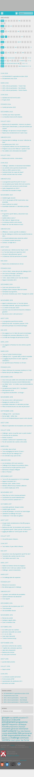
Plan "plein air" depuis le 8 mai (10, 220)
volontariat (23, 728)
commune (24, 737)
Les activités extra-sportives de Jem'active (14, 168)
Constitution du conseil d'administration (13, 497)
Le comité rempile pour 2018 (10, 488)
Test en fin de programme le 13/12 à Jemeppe (15, 479)
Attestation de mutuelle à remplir (11, 190)
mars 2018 (4, 446)
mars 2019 (4, 351)
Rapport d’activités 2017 (9, 481)
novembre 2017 (7, 492)
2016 (2, 66)
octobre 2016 (6, 627)
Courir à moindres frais (8, 622)
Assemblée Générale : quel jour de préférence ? (15, 305)
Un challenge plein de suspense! (11, 577)
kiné (11, 718)
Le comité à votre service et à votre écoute (14, 186)
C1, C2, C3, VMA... (7, 634)
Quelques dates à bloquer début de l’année (14, 289)
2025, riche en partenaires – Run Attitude (15, 700)
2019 (2, 58)
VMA (19, 733)
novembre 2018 (7, 397)
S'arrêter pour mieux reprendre (11, 115)
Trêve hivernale (6, 608)
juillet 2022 (5, 155)
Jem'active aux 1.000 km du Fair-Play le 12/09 (15, 250)
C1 (27, 717)
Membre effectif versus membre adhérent (14, 485)
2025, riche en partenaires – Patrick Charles (16, 702)
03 (11, 26)
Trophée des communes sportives (12, 648)
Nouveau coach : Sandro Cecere (11, 483)
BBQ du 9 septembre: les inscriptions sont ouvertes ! (17, 425)
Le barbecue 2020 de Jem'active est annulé (14, 256)
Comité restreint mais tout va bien (12, 174)
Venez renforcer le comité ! (10, 204)
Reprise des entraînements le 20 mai (12, 264)
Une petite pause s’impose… (10, 539)
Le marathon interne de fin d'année (12, 117)
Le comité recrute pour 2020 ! (10, 307)
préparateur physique (17, 727)
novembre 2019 (7, 300)
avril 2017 (4, 563)
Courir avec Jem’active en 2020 (11, 287)
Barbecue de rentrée (8, 652)
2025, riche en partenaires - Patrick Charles (14, 90)
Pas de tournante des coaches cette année (14, 442)
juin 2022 (4, 163)
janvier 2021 (5, 229)
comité (5, 740)
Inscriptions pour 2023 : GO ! (10, 144)
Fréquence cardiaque (17, 724)
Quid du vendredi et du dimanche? (12, 596)
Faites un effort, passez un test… (11, 170)
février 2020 (6, 268)
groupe (5, 717)
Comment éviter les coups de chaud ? (13, 172)
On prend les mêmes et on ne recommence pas (15, 146)
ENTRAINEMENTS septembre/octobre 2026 (15, 76)
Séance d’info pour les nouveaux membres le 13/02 (16, 370)
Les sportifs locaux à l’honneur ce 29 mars (14, 363)
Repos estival (6, 669)
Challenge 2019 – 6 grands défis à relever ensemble (17, 356)
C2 (9, 737)
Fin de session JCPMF (8, 679)
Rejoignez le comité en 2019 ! (10, 402)
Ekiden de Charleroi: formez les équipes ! (13, 565)
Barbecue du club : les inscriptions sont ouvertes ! (16, 527)
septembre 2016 (7, 643)
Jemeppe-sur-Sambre (13, 755)
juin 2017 (4, 543)
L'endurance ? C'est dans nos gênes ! (12, 516)
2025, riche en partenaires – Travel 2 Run (15, 698)
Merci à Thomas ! (7, 472)
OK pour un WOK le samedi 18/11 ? (12, 499)
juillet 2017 (5, 536)
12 (4, 39)
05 (15, 47)
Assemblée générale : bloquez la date (13, 507)
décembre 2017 (7, 476)
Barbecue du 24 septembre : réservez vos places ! (16, 124)
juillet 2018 (5, 430)
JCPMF (4, 735)
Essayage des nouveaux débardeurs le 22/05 (15, 335)
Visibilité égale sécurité (8, 198)
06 (19, 21)
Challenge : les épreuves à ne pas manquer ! (14, 130)
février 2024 (6, 104)
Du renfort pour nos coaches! (10, 630)
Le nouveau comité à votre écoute (12, 222)
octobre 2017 (6, 504)
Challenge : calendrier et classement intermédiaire (16, 165)
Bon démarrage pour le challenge (11, 587)
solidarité (12, 731)
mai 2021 (4, 211)
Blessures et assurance (9, 585)
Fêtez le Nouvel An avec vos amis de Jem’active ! (16, 406)
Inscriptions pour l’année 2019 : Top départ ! (14, 388)
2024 (2, 31)
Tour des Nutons (23, 731)
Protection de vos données (10, 435)
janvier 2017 (5, 591)
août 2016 (4, 659)
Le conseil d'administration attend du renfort (15, 238)
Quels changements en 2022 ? (11, 188)
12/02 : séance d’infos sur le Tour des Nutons (15, 278)
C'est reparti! (6, 599)
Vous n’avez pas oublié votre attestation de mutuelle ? (17, 380)
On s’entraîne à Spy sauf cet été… (11, 455)
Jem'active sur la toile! (8, 683)
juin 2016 (4, 674)
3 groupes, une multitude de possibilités (13, 594)
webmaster (23, 760)
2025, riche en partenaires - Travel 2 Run (14, 86)
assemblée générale (10, 729)
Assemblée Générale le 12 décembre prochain (15, 206)
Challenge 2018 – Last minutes (11, 414)
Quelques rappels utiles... (9, 620)
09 (24, 60)
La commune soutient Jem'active (11, 240)
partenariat (27, 733)
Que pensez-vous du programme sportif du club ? (16, 554)
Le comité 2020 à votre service (11, 275)
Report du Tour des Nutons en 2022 (12, 224)
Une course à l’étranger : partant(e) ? (12, 273)
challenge (14, 737)
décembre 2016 (6, 603)
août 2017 (4, 520)
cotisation (22, 718)
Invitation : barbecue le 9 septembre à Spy (14, 439)
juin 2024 (4, 94)
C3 (12, 719)
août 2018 (5, 423)
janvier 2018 (5, 460)
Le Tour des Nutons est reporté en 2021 (14, 252)
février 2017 (5, 582)
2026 (2, 21)
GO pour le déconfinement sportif (12, 254)
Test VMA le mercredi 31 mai (10, 558)
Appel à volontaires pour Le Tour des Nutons (15, 303)
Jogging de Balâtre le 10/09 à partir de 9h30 (14, 531)
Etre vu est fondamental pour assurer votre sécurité (17, 418)
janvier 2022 (6, 179)
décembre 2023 (7, 112)
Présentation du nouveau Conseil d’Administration (16, 382)
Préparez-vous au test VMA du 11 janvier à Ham (16, 148)
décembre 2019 (7, 284)
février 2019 (5, 367)
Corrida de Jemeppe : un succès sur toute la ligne (16, 511)
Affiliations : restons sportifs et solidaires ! (14, 232)
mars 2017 (4, 574)
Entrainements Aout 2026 (9, 78)
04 (12, 58)
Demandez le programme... (10, 291)
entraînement (9, 721)
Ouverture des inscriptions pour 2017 (13, 606)
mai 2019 (4, 330)
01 (6, 36)
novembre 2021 (7, 195)
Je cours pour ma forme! (9, 654)
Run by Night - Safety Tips (9, 416)
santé (15, 717)
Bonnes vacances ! (7, 437)
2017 (2, 63)
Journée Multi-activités (8, 662)
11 (31, 47)
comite (4, 733)
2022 (2, 42)
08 (23, 52)
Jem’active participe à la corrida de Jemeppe (14, 325)
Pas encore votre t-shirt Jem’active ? (12, 314)
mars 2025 (5, 83)
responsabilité (14, 735)
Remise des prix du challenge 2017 (12, 453)
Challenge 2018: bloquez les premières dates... (15, 465)
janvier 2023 (6, 137)
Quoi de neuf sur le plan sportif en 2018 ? (14, 467)
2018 (2, 60)
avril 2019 (4, 342)
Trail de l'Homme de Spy (9, 638)
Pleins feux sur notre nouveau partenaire (14, 495)
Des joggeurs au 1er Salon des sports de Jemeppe (16, 333)
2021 (2, 47)
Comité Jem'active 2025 (9, 107)
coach (5, 730)
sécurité (16, 719)
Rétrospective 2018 (8, 390)
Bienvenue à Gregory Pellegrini (11, 469)
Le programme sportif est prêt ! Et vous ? (14, 182)
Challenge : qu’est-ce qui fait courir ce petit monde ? (17, 433)
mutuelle (5, 726)
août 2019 (4, 318)
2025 (2, 26)
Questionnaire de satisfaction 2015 (12, 681)
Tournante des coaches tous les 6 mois (13, 556)
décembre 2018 (7, 377)
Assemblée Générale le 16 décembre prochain (15, 404)
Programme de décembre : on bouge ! (13, 392)
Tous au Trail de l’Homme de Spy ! (12, 354)
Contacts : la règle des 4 (9, 242)
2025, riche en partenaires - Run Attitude (14, 88)
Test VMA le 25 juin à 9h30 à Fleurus (12, 546)
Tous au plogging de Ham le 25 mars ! (13, 451)
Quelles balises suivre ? (9, 218)
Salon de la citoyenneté (8, 650)
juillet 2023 (5, 121)
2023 (2, 36)
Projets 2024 (6, 100)
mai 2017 (4, 551)
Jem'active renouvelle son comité (11, 632)
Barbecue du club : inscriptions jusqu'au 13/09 (15, 323)
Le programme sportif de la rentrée (12, 321)
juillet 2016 (5, 666)
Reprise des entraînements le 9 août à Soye (14, 133)
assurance (6, 720)
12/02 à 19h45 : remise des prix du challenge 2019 (16, 271)
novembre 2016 (7, 615)
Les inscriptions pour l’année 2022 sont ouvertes (16, 184)
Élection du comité (7, 618)
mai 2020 (4, 261)
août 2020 (5, 247)
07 (22, 36)
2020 (2, 52)
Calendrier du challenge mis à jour (11, 513)
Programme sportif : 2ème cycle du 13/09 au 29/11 (17, 529)
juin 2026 (4, 73)
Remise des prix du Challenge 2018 (12, 372)
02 (8, 31)
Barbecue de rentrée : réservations (12, 158)
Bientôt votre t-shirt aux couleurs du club (14, 568)
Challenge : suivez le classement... (11, 570)
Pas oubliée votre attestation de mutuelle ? (14, 151)
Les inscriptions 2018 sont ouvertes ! (12, 463)
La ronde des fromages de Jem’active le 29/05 (15, 337)
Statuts (12, 745)
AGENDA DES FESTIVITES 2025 (11, 97)
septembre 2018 (7, 411)
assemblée (12, 733)
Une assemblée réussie (9, 610)
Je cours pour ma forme (19, 740)
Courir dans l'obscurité (8, 636)
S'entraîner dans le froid (9, 449)
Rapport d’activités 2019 (9, 280)
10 (23, 63)
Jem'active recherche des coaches (12, 646)
